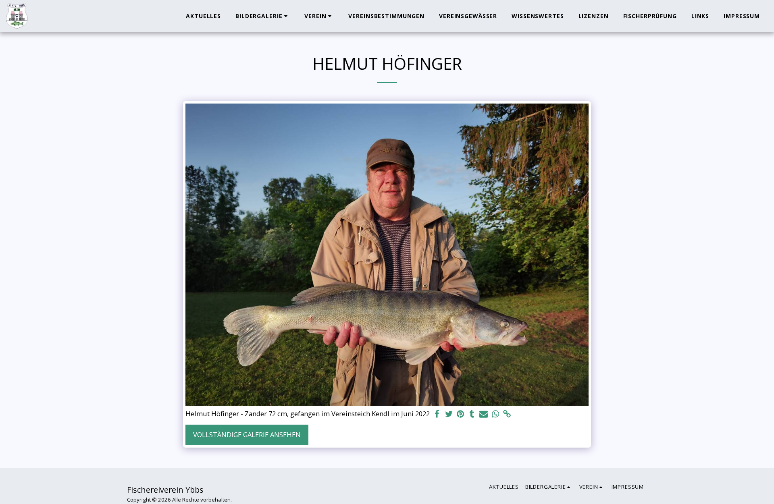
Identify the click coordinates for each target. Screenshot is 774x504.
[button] (262, 16)
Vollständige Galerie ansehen (247, 434)
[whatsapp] (495, 414)
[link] (507, 414)
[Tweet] (449, 414)
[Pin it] (460, 414)
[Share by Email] (483, 414)
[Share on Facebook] (437, 414)
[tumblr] (472, 414)
